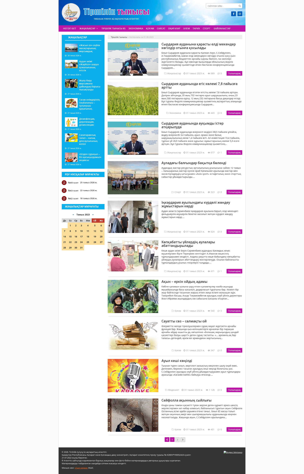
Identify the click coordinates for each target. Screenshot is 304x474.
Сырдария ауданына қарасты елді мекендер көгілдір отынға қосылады (199, 46)
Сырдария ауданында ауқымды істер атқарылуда (193, 125)
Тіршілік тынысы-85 (113, 28)
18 (88, 236)
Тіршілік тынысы (105, 12)
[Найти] (239, 5)
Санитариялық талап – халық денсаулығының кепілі (88, 139)
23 (76, 242)
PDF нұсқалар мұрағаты (82, 174)
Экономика (135, 28)
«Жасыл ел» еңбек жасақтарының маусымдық (89, 48)
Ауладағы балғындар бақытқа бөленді (194, 163)
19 (95, 236)
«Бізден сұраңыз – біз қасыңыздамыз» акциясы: (90, 157)
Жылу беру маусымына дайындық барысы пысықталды (89, 85)
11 (88, 230)
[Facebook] (233, 13)
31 (81, 247)
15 (70, 236)
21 (64, 242)
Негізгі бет (69, 28)
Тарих (196, 28)
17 (81, 236)
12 (95, 230)
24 (81, 242)
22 (70, 242)
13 (101, 230)
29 (70, 247)
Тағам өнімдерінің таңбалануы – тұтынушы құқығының (89, 104)
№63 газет (73, 190)
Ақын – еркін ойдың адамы (184, 281)
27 (101, 242)
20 (101, 236)
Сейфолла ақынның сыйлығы (187, 400)
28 (64, 247)
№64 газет (73, 182)
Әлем (186, 28)
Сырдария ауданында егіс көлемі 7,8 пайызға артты (200, 86)
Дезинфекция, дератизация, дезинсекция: (87, 121)
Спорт (206, 28)
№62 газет (73, 198)
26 (95, 242)
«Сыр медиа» (81, 467)
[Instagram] (240, 13)
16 (76, 236)
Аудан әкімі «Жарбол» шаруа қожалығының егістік (89, 66)
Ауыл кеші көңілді (177, 360)
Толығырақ (234, 73)
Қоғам (150, 28)
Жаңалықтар (87, 28)
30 (76, 247)
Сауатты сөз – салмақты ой (184, 321)
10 (81, 230)
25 (88, 242)
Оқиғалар (174, 28)
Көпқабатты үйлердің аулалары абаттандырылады (188, 244)
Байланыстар (222, 28)
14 (64, 236)
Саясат (161, 28)
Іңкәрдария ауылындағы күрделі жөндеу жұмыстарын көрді (196, 204)
